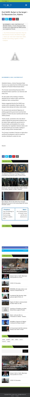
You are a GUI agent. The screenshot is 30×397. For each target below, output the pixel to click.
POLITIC (21, 339)
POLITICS (4, 341)
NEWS (13, 339)
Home (12, 395)
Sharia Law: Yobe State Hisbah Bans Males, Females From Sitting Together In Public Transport (14, 38)
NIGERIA (16, 339)
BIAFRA (3, 339)
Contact (17, 395)
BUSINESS (8, 339)
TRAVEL (8, 341)
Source (4, 145)
